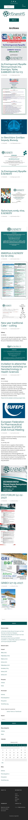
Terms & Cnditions (4, 808)
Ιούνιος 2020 (4, 662)
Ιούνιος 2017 (4, 674)
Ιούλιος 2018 (4, 671)
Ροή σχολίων (4, 700)
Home (16, 793)
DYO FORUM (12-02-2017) (12, 496)
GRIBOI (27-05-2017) (12, 582)
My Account (3, 810)
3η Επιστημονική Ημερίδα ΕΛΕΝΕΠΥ (13, 172)
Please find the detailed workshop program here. (13, 398)
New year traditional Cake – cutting (12, 324)
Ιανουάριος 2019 (4, 668)
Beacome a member (5, 807)
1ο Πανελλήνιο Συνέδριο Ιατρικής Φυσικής (13, 139)
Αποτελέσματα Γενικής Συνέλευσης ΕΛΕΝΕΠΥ (10, 638)
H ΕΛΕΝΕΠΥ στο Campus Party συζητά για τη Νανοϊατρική (13, 639)
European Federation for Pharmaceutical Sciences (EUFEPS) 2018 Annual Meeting (12, 425)
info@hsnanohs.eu (21, 807)
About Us (17, 795)
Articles (3, 682)
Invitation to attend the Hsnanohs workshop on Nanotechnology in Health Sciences (14, 367)
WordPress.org (4, 704)
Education (17, 799)
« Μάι (2, 762)
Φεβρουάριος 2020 (5, 665)
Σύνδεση (3, 694)
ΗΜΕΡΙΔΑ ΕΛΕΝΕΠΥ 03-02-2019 (12, 254)
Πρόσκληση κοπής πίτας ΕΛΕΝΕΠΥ (12, 212)
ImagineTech (16, 815)
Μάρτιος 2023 (4, 659)
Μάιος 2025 (4, 652)
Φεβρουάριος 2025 (5, 655)
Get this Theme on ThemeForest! (14, 711)
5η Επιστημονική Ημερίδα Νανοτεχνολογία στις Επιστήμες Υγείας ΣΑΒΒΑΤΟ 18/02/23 (13, 68)
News (2, 685)
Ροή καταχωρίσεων (5, 697)
